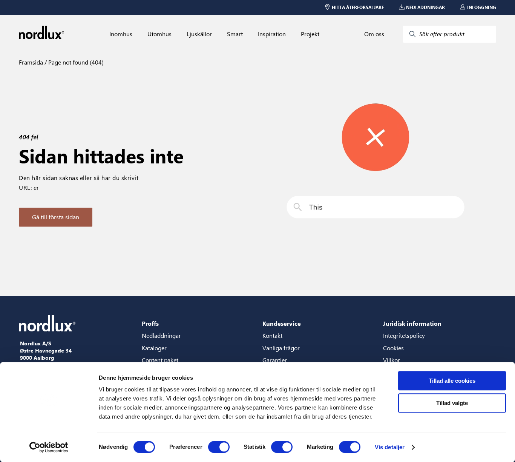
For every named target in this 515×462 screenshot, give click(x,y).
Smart (235, 34)
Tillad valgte (452, 403)
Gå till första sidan (55, 217)
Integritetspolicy (404, 335)
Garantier (274, 360)
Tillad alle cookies (452, 380)
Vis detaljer (390, 447)
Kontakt (272, 335)
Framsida (31, 62)
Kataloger (154, 348)
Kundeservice (281, 323)
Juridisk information (412, 323)
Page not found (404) (75, 62)
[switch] (219, 447)
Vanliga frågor (281, 348)
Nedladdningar (161, 335)
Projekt (310, 34)
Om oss (374, 34)
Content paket (160, 360)
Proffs (150, 323)
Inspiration (272, 34)
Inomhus (120, 34)
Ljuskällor (199, 34)
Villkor (391, 360)
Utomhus (159, 34)
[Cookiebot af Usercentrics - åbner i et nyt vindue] (49, 447)
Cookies (393, 348)
